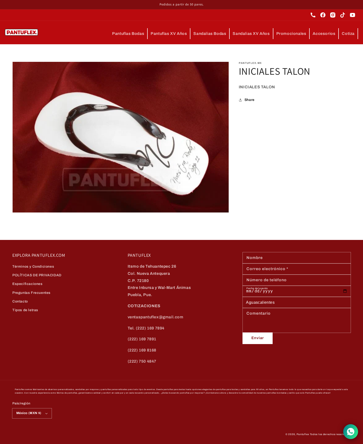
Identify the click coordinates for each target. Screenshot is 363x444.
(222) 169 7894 (150, 328)
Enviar (257, 338)
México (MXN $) (28, 413)
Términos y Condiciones (33, 266)
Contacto (20, 301)
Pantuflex (303, 434)
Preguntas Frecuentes (31, 293)
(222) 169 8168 (142, 350)
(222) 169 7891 (142, 339)
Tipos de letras (25, 310)
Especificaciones (27, 284)
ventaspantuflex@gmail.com (155, 317)
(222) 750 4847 (142, 361)
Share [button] (249, 100)
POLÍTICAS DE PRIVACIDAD (36, 275)
